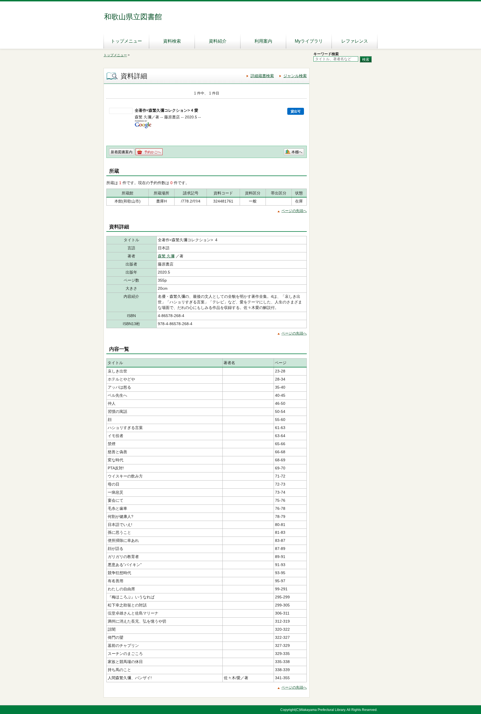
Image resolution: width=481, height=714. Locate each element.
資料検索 (172, 41)
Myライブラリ (309, 41)
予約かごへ (152, 152)
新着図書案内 (121, 152)
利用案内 (263, 41)
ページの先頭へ (294, 211)
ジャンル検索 (295, 76)
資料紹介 (218, 41)
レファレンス (354, 41)
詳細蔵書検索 (262, 76)
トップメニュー (126, 41)
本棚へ (296, 152)
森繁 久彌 (166, 256)
